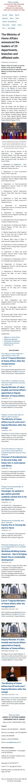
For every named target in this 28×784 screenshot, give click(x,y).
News (11, 18)
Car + (4, 28)
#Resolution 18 (8, 345)
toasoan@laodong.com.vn (13, 742)
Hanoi (3, 533)
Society (4, 15)
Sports (17, 15)
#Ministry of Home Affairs (12, 337)
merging (7, 90)
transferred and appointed (9, 405)
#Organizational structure (11, 343)
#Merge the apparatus (10, 339)
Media (11, 15)
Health (14, 25)
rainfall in (22, 471)
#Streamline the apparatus (12, 341)
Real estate (5, 25)
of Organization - (16, 164)
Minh (7, 505)
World (19, 25)
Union (17, 18)
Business (5, 18)
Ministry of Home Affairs (11, 433)
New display (11, 28)
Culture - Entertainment (9, 21)
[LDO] (14, 355)
